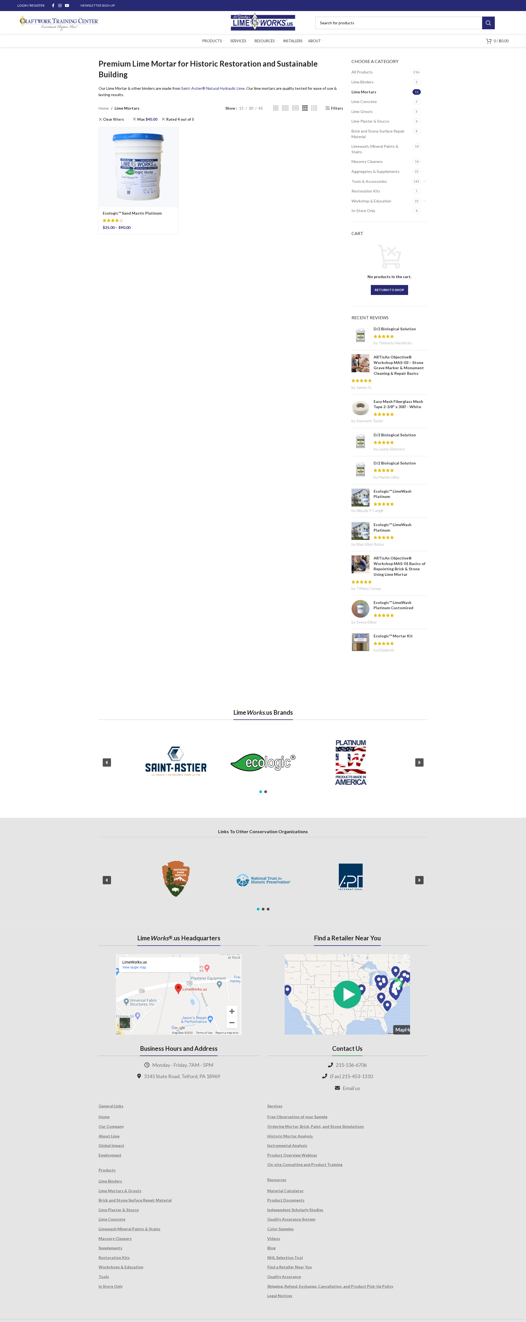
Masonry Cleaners (367, 161)
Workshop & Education (371, 201)
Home (104, 108)
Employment (110, 1155)
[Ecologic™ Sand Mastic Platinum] (138, 167)
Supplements (110, 1248)
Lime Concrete (364, 101)
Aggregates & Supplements (375, 171)
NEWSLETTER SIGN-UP (98, 5)
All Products (362, 72)
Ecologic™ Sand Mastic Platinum (132, 213)
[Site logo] (263, 22)
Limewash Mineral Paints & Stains (129, 1228)
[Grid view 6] (295, 108)
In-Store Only (363, 210)
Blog (271, 1248)
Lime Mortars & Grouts (120, 1190)
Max (147, 119)
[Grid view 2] (275, 108)
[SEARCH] (488, 23)
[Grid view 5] (285, 108)
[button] (107, 762)
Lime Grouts (362, 111)
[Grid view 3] (305, 108)
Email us (351, 1088)
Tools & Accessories (369, 181)
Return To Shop (389, 290)
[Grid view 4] (314, 108)
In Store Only (111, 1286)
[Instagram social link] (60, 5)
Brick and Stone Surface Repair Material (378, 134)
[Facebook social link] (53, 5)
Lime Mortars (363, 91)
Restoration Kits (365, 191)
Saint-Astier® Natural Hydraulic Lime (213, 88)
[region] (263, 762)
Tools (104, 1276)
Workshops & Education (121, 1267)
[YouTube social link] (67, 5)
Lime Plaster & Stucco (370, 121)
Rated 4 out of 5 (180, 119)
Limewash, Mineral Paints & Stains (374, 149)
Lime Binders (362, 82)
